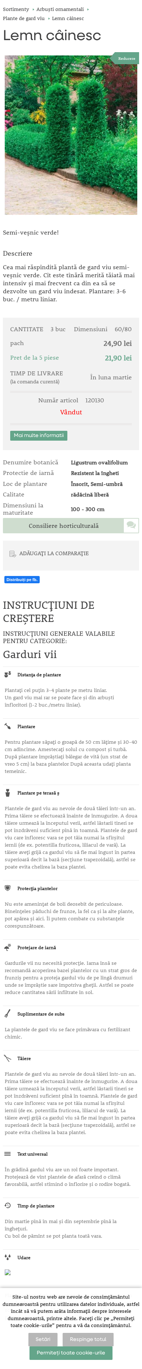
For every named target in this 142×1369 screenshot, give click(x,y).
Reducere (126, 58)
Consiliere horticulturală (64, 526)
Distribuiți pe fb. (22, 579)
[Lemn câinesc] (71, 135)
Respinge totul (88, 1339)
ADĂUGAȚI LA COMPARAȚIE (54, 553)
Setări (43, 1339)
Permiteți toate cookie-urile (71, 1353)
